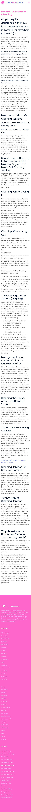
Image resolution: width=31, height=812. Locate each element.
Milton (3, 736)
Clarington (4, 713)
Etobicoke (4, 677)
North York (4, 644)
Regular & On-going (7, 762)
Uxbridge (4, 695)
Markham (4, 641)
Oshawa (3, 692)
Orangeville (4, 689)
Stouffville (4, 671)
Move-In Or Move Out (7, 765)
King (2, 733)
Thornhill (4, 679)
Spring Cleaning (6, 792)
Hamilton (4, 656)
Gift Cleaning (5, 757)
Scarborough (5, 639)
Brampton (4, 636)
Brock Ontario (5, 707)
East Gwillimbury (6, 716)
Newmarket (4, 659)
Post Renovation (6, 786)
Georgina (4, 722)
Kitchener (4, 653)
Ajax (2, 662)
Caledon (3, 710)
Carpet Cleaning (6, 783)
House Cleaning (6, 751)
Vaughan (4, 674)
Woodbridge (5, 728)
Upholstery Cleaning (7, 777)
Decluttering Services (7, 774)
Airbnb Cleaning (6, 780)
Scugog (3, 739)
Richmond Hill (5, 668)
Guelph (3, 650)
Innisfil (3, 730)
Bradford (4, 701)
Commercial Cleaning (7, 754)
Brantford (4, 704)
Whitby (3, 698)
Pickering (4, 665)
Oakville (3, 647)
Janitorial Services (6, 797)
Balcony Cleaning (6, 768)
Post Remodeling (6, 789)
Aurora (3, 687)
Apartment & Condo (7, 759)
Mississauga (5, 633)
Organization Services (8, 771)
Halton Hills (4, 725)
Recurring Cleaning (7, 795)
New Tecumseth (6, 719)
